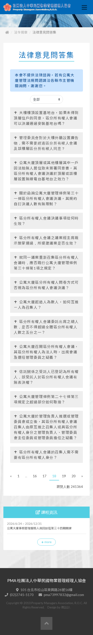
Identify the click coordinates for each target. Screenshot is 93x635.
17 (44, 476)
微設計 (65, 607)
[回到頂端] (46, 623)
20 (74, 476)
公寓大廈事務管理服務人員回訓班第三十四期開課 (39, 528)
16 (35, 476)
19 (64, 476)
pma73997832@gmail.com (64, 595)
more (47, 542)
